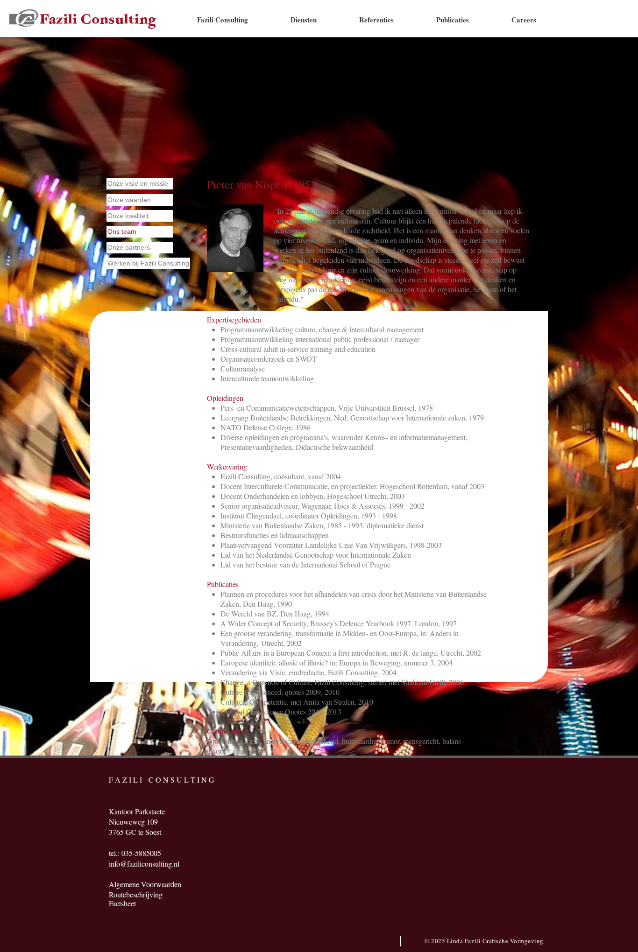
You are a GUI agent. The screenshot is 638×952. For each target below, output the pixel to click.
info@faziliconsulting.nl (144, 863)
